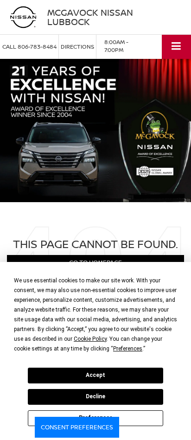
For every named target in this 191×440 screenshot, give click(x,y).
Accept (95, 375)
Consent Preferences (77, 427)
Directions (77, 47)
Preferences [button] (127, 348)
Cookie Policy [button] (90, 339)
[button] (29, 46)
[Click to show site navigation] (176, 46)
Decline (95, 396)
